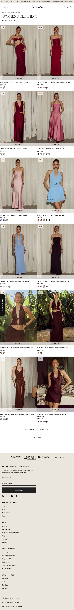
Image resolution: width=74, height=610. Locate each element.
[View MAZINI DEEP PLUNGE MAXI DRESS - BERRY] (4, 154)
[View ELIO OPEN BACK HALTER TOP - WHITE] (1, 353)
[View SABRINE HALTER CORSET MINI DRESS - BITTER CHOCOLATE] (46, 421)
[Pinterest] (16, 496)
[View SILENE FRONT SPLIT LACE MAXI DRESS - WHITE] (1, 419)
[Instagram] (3, 496)
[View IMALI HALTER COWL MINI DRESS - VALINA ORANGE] (38, 220)
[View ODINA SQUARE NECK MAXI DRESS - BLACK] (38, 154)
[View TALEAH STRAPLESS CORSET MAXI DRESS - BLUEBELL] (41, 87)
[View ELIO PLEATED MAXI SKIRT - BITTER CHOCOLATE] (41, 353)
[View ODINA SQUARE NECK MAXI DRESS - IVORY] (41, 154)
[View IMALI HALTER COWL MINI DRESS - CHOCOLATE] (49, 220)
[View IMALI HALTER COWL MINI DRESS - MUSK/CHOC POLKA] (44, 220)
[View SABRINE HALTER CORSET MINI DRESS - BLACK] (38, 421)
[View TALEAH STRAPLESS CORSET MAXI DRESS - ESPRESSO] (38, 87)
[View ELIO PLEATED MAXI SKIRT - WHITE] (38, 353)
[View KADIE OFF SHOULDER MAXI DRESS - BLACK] (1, 220)
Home (4, 12)
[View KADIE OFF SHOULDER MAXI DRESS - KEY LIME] (4, 220)
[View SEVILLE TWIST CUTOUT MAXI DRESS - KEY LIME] (1, 87)
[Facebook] (12, 496)
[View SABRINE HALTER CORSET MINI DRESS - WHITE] (44, 421)
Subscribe (19, 490)
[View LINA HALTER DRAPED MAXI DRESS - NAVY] (1, 286)
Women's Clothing (14, 12)
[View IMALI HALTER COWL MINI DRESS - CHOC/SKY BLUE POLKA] (46, 220)
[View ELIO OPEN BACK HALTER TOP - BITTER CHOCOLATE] (4, 353)
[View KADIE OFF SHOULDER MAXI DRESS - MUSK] (6, 220)
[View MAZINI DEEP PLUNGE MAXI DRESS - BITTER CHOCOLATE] (1, 154)
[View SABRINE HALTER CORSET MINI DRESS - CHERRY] (41, 421)
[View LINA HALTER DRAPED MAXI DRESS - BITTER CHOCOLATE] (4, 286)
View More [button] (37, 438)
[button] (2, 305)
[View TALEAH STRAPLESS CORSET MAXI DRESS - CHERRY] (46, 87)
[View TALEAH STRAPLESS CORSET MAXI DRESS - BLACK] (44, 87)
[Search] (64, 7)
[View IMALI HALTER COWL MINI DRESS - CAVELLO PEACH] (41, 220)
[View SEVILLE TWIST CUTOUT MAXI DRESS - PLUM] (4, 87)
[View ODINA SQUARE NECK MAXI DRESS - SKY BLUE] (49, 154)
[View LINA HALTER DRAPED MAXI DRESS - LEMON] (6, 286)
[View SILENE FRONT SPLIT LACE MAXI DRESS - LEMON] (4, 419)
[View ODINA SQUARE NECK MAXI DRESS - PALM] (44, 154)
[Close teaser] (5, 294)
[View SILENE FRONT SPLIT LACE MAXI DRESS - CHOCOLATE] (6, 419)
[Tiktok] (7, 496)
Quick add (18, 78)
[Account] (67, 7)
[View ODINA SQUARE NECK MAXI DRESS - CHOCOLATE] (46, 154)
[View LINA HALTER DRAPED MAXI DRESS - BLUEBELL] (9, 286)
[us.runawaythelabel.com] (37, 7)
